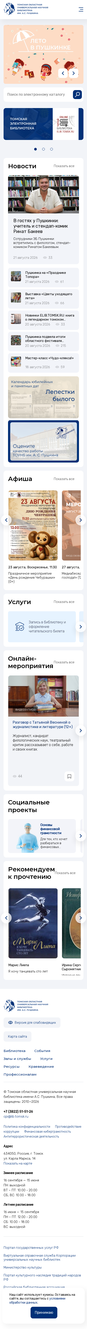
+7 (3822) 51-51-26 (18, 1112)
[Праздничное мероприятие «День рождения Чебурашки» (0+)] (33, 525)
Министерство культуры (23, 1267)
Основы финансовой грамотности (50, 829)
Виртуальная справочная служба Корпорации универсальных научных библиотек (40, 1258)
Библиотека (14, 1051)
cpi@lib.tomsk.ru (16, 1116)
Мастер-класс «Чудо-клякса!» (49, 358)
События (42, 1051)
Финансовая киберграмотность (47, 1132)
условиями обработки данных (37, 1301)
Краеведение (41, 1066)
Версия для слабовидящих (35, 1023)
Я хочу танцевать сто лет (28, 971)
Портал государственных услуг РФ (31, 1248)
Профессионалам (20, 1074)
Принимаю (44, 1312)
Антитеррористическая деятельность (31, 1137)
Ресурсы (12, 1066)
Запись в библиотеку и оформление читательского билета (47, 626)
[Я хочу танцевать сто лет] (33, 923)
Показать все (64, 166)
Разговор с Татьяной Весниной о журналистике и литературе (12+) (42, 724)
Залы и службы (17, 1059)
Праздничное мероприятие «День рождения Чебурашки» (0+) (31, 577)
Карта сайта (17, 1036)
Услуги (46, 1059)
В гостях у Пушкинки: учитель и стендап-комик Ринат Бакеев (40, 226)
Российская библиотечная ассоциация (34, 1287)
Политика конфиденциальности (27, 1127)
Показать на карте (18, 1163)
